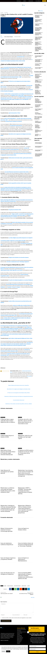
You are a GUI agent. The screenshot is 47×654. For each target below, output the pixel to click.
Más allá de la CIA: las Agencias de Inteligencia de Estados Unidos (18, 389)
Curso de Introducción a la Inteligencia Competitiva (7, 573)
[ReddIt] (21, 589)
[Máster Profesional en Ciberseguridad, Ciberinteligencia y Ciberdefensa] (44, 154)
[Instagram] (6, 1)
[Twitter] (2, 1)
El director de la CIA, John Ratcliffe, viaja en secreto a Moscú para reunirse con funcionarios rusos (25, 421)
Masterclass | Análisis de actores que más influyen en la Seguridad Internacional (18, 396)
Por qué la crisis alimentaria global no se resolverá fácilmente (21, 280)
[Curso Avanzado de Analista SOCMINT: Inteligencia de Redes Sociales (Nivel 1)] (44, 38)
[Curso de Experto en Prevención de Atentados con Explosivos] (44, 105)
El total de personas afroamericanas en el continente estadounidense (15, 325)
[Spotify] (10, 1)
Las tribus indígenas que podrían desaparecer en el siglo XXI (20, 237)
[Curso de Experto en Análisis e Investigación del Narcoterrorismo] (44, 81)
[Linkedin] (4, 1)
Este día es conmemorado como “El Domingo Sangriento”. (18, 261)
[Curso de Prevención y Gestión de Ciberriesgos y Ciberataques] (44, 125)
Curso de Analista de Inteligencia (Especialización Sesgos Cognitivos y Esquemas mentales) (38, 49)
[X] (13, 589)
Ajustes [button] (3, 651)
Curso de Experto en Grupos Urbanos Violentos (38, 110)
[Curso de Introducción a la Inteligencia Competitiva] (8, 567)
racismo (28, 585)
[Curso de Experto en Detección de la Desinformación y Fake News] (44, 33)
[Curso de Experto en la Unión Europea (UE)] (44, 56)
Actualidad (6, 12)
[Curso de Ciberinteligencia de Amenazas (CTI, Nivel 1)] (44, 131)
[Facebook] (1, 1)
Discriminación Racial (17, 585)
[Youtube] (5, 1)
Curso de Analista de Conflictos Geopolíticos (7, 544)
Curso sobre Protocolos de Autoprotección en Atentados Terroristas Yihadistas (38, 86)
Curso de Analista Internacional (18, 400)
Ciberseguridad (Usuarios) (38, 117)
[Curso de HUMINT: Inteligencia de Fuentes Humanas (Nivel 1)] (44, 20)
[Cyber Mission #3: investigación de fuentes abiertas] (8, 465)
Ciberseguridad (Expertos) (38, 139)
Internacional (3, 417)
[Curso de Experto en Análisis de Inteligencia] (44, 24)
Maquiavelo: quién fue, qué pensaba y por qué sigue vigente (25, 437)
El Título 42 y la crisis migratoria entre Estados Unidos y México (18, 392)
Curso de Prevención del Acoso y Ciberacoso (38, 113)
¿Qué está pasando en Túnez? (14, 112)
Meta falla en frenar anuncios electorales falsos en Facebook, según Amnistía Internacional (8, 452)
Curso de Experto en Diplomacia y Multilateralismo (23, 559)
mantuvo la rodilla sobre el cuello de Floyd (21, 305)
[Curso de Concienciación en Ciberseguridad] (44, 122)
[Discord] (9, 1)
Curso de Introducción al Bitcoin (38, 135)
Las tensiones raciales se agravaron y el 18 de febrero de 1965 (13, 240)
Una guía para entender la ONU (15, 209)
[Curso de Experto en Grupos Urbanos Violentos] (44, 110)
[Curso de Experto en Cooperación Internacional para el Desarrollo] (44, 60)
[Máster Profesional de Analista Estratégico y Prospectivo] (44, 16)
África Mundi (29, 376)
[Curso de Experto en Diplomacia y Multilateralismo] (25, 553)
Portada (2, 12)
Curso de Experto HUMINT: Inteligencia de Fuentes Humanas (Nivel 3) (38, 43)
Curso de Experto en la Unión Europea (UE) (38, 56)
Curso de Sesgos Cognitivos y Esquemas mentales (8, 558)
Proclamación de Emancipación (16, 125)
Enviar (37, 651)
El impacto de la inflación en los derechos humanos (19, 257)
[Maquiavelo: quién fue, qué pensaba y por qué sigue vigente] (25, 430)
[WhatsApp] (15, 589)
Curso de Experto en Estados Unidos (23, 529)
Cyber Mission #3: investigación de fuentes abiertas (7, 472)
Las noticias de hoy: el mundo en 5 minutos (26, 594)
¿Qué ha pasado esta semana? (7, 593)
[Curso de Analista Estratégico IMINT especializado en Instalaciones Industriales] (44, 28)
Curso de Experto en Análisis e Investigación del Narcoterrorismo (38, 81)
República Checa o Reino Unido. (17, 95)
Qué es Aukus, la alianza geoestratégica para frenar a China (20, 338)
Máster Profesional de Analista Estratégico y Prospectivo (38, 16)
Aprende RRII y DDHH (39, 53)
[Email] (23, 589)
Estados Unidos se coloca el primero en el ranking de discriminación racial (18, 93)
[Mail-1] (13, 1)
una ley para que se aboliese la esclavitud (13, 121)
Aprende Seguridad (39, 96)
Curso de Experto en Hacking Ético (38, 150)
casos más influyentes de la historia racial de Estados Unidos (17, 171)
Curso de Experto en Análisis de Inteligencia (38, 24)
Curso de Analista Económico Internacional (38, 64)
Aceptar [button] (8, 651)
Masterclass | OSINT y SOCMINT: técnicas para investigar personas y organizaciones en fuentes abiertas (25, 490)
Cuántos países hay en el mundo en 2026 (7, 436)
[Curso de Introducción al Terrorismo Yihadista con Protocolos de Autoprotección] (44, 91)
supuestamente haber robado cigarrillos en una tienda (11, 270)
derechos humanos (10, 585)
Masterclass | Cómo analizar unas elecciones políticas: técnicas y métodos (18, 403)
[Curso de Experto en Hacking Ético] (44, 151)
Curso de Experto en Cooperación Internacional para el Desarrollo (38, 60)
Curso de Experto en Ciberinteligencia (38, 146)
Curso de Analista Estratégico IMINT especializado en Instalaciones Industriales (38, 29)
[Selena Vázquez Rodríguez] (2, 36)
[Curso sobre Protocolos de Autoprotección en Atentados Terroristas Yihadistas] (44, 85)
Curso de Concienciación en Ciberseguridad (38, 122)
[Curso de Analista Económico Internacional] (44, 64)
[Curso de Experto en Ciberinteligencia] (44, 147)
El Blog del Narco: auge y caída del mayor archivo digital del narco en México (8, 421)
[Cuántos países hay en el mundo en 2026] (8, 430)
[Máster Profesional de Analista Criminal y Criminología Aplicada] (8, 523)
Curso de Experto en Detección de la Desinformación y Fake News (38, 33)
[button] (45, 5)
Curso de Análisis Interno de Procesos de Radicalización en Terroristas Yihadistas (25, 545)
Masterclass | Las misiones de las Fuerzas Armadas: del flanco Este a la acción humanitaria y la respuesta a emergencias (25, 473)
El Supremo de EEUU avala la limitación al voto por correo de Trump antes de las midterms (25, 452)
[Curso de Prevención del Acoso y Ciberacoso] (44, 113)
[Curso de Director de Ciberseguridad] (44, 143)
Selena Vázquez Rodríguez (8, 36)
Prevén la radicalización (40, 71)
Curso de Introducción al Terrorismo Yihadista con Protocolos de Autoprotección (38, 92)
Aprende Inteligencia (39, 13)
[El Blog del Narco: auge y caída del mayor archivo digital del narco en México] (8, 414)
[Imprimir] (26, 589)
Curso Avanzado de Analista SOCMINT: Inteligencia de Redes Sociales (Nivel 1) (38, 38)
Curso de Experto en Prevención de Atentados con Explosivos (38, 105)
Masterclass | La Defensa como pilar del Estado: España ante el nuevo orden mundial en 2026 (8, 490)
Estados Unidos (24, 585)
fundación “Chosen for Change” (13, 287)
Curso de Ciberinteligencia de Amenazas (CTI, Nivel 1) (38, 131)
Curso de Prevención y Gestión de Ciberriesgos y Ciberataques (37, 126)
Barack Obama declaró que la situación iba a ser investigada (18, 284)
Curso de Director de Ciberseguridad (38, 143)
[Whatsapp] (12, 1)
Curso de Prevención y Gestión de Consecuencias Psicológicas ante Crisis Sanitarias (38, 100)
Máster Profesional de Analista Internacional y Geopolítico (18, 385)
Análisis (5, 585)
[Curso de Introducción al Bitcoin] (44, 135)
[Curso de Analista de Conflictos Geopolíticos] (8, 538)
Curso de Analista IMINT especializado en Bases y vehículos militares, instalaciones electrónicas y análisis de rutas (25, 575)
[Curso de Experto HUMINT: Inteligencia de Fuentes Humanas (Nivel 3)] (44, 43)
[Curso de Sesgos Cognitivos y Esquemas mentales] (8, 553)
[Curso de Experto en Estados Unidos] (25, 523)
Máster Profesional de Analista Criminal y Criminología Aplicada (6, 530)
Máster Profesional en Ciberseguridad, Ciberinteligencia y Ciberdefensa (38, 155)
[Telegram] (29, 589)
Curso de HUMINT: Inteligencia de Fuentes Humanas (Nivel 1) (38, 20)
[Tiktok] (8, 1)
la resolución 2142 (20, 56)
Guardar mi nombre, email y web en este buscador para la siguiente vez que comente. (17, 617)
